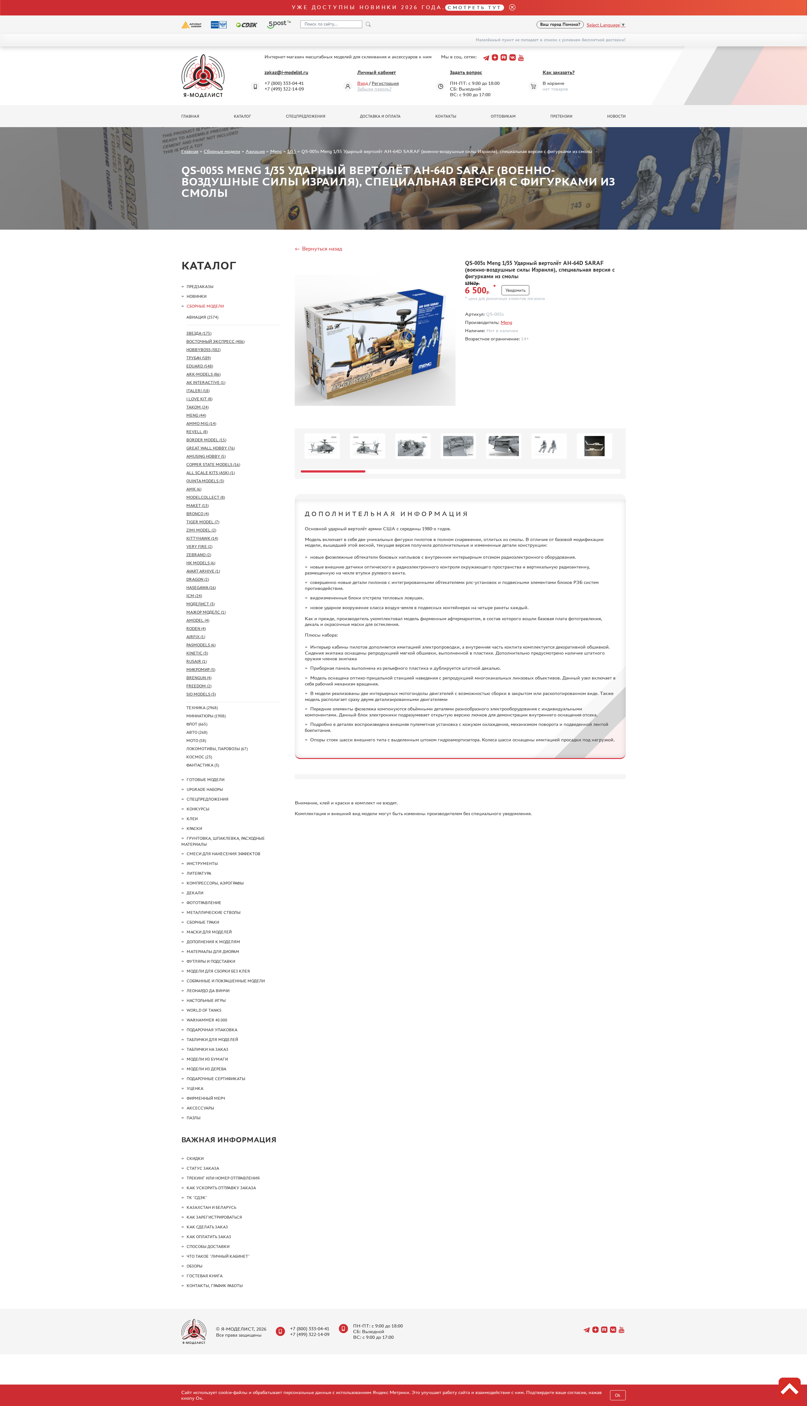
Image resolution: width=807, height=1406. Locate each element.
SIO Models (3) (201, 694)
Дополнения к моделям (213, 941)
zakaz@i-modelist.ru (286, 72)
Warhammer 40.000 (207, 1020)
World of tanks (204, 1010)
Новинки (196, 296)
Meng (276, 151)
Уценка (195, 1088)
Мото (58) (196, 740)
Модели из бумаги (207, 1059)
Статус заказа (203, 1168)
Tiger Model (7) (202, 522)
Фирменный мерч (206, 1098)
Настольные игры (206, 1000)
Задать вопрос (466, 72)
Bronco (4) (197, 513)
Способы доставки (208, 1246)
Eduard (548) (199, 366)
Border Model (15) (206, 440)
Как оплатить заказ (209, 1236)
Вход (362, 83)
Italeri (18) (198, 390)
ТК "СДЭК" (197, 1197)
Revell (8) (197, 431)
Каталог (242, 116)
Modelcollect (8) (205, 497)
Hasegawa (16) (201, 587)
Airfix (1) (195, 636)
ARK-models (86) (203, 374)
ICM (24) (194, 595)
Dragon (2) (197, 579)
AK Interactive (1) (205, 382)
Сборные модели (222, 151)
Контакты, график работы (215, 1285)
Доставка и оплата (380, 116)
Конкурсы (198, 809)
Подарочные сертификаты (216, 1078)
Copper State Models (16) (213, 464)
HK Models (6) (200, 563)
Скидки (195, 1158)
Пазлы (193, 1117)
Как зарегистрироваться (214, 1217)
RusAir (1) (196, 661)
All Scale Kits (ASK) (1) (210, 472)
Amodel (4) (197, 620)
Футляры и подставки (211, 961)
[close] (509, 7)
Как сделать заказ (207, 1227)
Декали (195, 893)
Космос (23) (199, 757)
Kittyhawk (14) (202, 538)
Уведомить (515, 290)
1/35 (291, 151)
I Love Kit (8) (199, 399)
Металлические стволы (214, 912)
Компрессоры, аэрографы (215, 883)
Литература (199, 873)
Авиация (255, 151)
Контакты (445, 116)
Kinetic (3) (197, 653)
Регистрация (385, 83)
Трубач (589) (198, 358)
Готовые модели (205, 779)
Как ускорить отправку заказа (221, 1187)
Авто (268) (196, 732)
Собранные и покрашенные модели (226, 981)
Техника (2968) (202, 707)
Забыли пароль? (374, 88)
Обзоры (194, 1266)
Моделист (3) (200, 604)
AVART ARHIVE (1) (203, 571)
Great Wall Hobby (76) (210, 448)
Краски (194, 828)
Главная (190, 116)
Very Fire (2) (199, 546)
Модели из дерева (206, 1069)
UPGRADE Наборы (205, 789)
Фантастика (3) (202, 765)
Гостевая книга (205, 1276)
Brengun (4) (199, 677)
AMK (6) (193, 489)
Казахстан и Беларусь (211, 1207)
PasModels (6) (201, 645)
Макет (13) (197, 505)
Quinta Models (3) (205, 481)
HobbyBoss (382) (203, 349)
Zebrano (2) (198, 554)
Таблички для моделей (212, 1039)
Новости (616, 116)
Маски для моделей (209, 932)
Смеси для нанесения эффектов (223, 853)
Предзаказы (200, 286)
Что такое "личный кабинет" (218, 1256)
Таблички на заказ (207, 1049)
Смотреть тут (475, 7)
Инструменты (202, 863)
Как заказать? (559, 72)
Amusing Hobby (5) (206, 456)
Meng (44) (196, 415)
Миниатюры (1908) (206, 716)
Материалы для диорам (213, 951)
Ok (617, 1395)
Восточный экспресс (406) (215, 341)
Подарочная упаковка (212, 1029)
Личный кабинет (376, 72)
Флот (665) (196, 724)
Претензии (561, 116)
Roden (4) (196, 628)
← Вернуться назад (318, 248)
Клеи (192, 818)
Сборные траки (203, 922)
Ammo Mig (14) (201, 423)
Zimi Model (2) (201, 530)
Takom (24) (197, 407)
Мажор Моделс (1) (206, 612)
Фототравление (204, 902)
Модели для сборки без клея (218, 971)
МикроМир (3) (200, 669)
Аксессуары (200, 1108)
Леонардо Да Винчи (208, 990)
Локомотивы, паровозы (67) (217, 748)
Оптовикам (503, 116)
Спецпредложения (305, 116)
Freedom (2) (199, 686)
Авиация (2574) (202, 317)
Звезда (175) (199, 333)
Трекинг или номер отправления (223, 1178)
